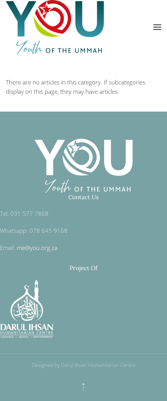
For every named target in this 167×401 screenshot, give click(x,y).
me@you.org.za (37, 247)
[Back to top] (83, 387)
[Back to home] (56, 27)
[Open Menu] (157, 27)
